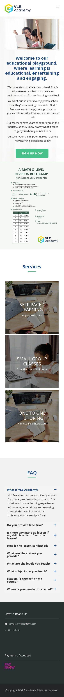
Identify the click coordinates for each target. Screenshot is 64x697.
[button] (32, 153)
